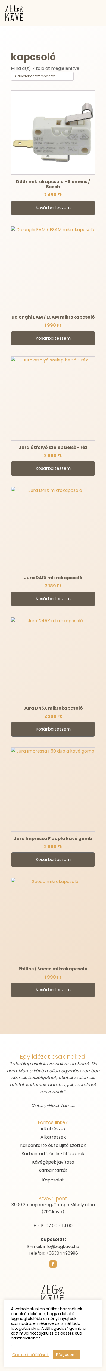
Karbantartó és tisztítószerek (53, 1153)
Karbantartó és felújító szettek (53, 1145)
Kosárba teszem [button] (53, 208)
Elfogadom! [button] (66, 1354)
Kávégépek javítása (53, 1162)
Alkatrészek (53, 1129)
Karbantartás (53, 1170)
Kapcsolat (53, 1180)
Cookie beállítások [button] (30, 1354)
